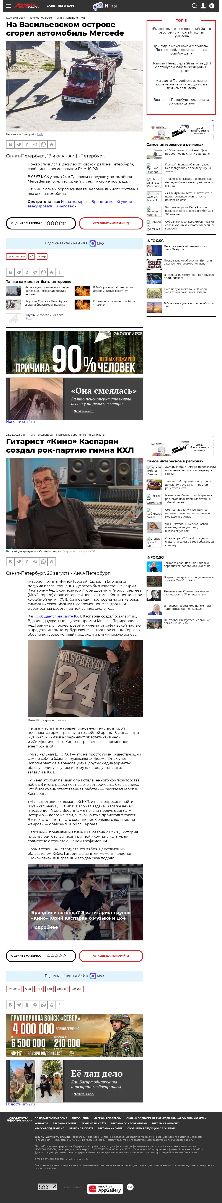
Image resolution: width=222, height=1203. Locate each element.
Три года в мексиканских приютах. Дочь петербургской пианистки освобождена (181, 49)
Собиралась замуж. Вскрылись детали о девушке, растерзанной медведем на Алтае (187, 513)
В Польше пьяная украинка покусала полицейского (189, 276)
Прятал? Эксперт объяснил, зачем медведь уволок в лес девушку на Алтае (188, 168)
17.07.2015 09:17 (15, 17)
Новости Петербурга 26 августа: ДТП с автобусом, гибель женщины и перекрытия (181, 67)
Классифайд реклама (49, 1128)
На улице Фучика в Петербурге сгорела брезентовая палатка (46, 303)
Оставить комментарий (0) (111, 223)
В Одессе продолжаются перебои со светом (189, 305)
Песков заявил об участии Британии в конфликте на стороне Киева (189, 262)
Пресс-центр (80, 1118)
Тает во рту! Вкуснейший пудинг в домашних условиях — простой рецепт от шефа (188, 485)
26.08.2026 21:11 (16, 434)
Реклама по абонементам (129, 1123)
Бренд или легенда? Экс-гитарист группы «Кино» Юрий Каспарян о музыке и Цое (81, 915)
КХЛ (92, 551)
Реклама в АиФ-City (165, 1123)
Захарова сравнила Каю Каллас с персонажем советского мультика (187, 564)
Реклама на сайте (94, 1123)
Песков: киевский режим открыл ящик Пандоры (186, 248)
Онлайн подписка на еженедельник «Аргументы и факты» (166, 1118)
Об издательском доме (51, 1118)
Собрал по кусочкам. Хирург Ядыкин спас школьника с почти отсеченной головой (190, 225)
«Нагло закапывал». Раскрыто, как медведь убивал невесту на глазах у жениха (189, 182)
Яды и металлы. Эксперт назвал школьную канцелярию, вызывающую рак (186, 527)
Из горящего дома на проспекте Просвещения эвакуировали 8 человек (47, 291)
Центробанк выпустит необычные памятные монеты (187, 622)
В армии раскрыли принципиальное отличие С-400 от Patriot (189, 579)
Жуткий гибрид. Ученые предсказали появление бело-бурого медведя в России (190, 470)
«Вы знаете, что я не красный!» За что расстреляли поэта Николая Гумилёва (181, 32)
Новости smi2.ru (20, 422)
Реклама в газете (65, 1123)
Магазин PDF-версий (107, 1118)
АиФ (40, 134)
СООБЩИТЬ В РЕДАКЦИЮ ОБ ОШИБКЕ (151, 1128)
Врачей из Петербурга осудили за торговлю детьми (181, 101)
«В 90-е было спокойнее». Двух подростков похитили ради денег (188, 152)
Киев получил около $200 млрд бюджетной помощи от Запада (185, 291)
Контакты (41, 1123)
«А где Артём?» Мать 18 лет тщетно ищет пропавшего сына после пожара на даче (188, 196)
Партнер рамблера (72, 1187)
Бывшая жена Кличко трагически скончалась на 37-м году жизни (186, 593)
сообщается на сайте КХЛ (58, 616)
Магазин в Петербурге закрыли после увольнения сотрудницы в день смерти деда (181, 84)
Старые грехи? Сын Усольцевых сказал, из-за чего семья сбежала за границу (189, 542)
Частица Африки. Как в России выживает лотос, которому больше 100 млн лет (189, 211)
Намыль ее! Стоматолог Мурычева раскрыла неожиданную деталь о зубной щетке (188, 499)
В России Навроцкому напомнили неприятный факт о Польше (187, 607)
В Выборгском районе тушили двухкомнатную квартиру (114, 289)
